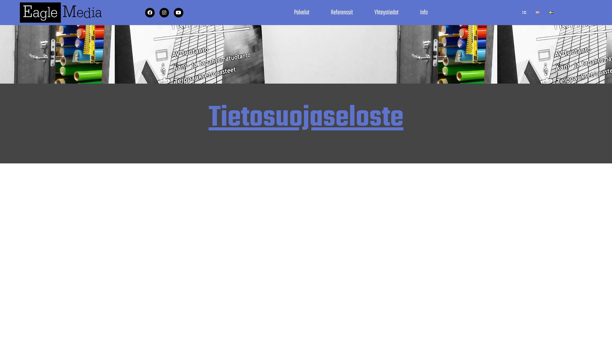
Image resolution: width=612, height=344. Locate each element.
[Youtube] (178, 12)
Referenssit (342, 12)
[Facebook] (150, 12)
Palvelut (301, 12)
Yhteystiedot (386, 12)
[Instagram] (164, 12)
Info (424, 12)
